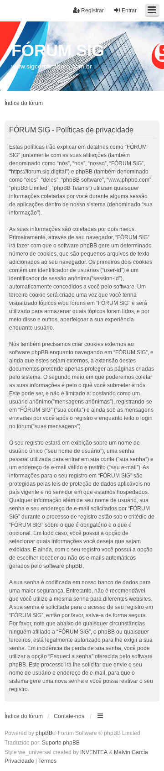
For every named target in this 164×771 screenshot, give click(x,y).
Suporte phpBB (61, 743)
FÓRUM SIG (57, 50)
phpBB (44, 733)
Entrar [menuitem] (129, 10)
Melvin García (131, 752)
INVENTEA (94, 752)
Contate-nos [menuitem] (69, 716)
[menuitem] (19, 761)
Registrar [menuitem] (92, 10)
